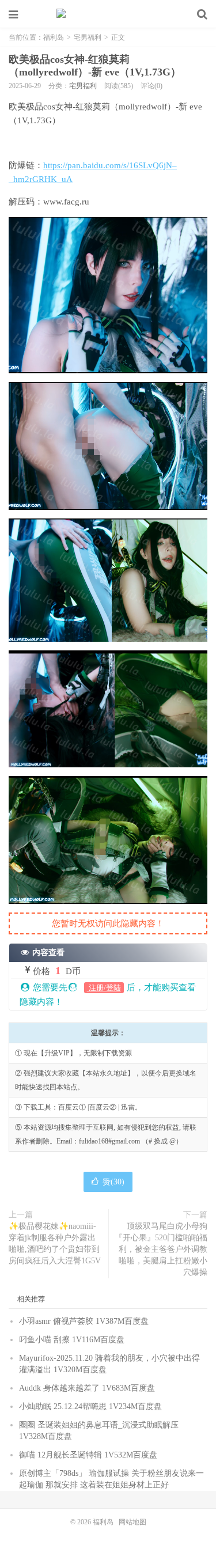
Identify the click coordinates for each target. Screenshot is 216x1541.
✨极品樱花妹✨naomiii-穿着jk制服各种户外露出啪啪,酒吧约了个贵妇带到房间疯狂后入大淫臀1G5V (55, 1243)
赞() (113, 1181)
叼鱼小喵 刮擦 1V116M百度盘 (71, 1339)
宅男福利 (87, 37)
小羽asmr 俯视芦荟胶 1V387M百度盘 (84, 1321)
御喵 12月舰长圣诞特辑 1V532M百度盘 (88, 1455)
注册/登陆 (104, 987)
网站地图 (132, 1522)
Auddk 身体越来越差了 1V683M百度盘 (87, 1388)
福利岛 (108, 14)
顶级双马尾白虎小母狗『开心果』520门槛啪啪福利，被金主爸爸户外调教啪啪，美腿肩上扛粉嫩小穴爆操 (161, 1249)
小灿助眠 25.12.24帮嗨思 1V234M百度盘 (90, 1406)
